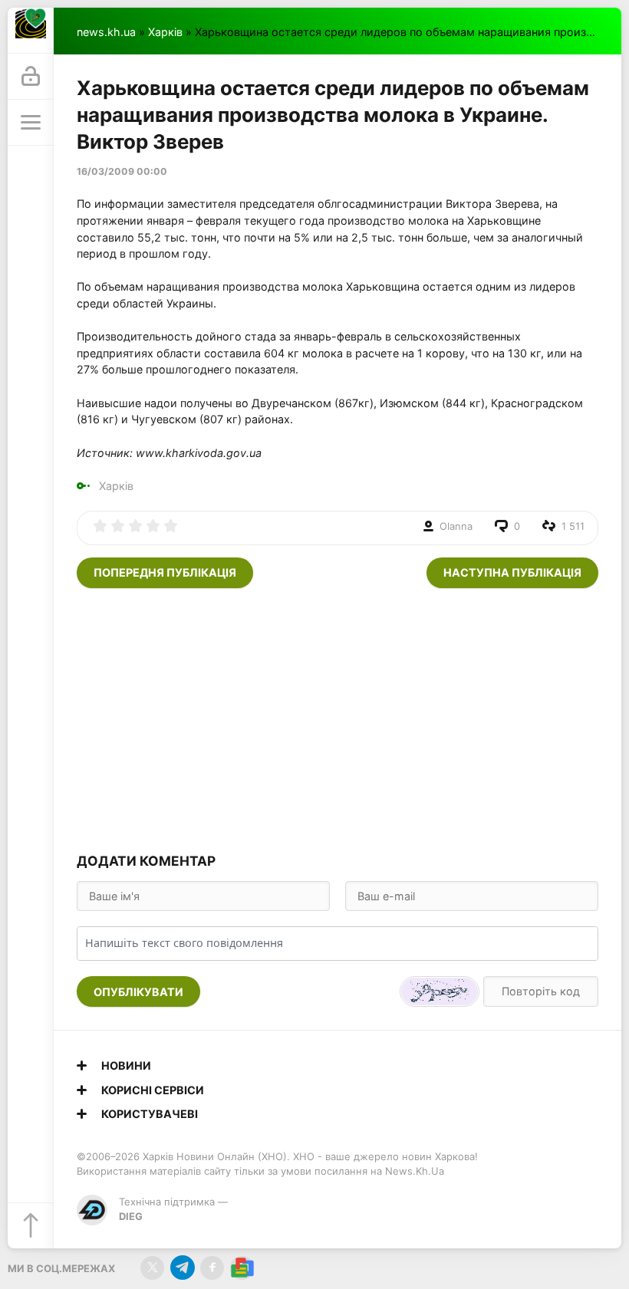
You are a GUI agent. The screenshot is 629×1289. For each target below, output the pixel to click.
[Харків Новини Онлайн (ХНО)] (31, 31)
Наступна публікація (512, 572)
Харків (165, 31)
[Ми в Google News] (242, 1268)
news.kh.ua (106, 31)
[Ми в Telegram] (182, 1268)
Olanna (456, 526)
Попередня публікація (165, 572)
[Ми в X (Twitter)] (152, 1268)
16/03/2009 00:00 (122, 171)
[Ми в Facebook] (212, 1268)
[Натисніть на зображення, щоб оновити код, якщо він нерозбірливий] (439, 991)
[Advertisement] (337, 718)
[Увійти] (31, 77)
